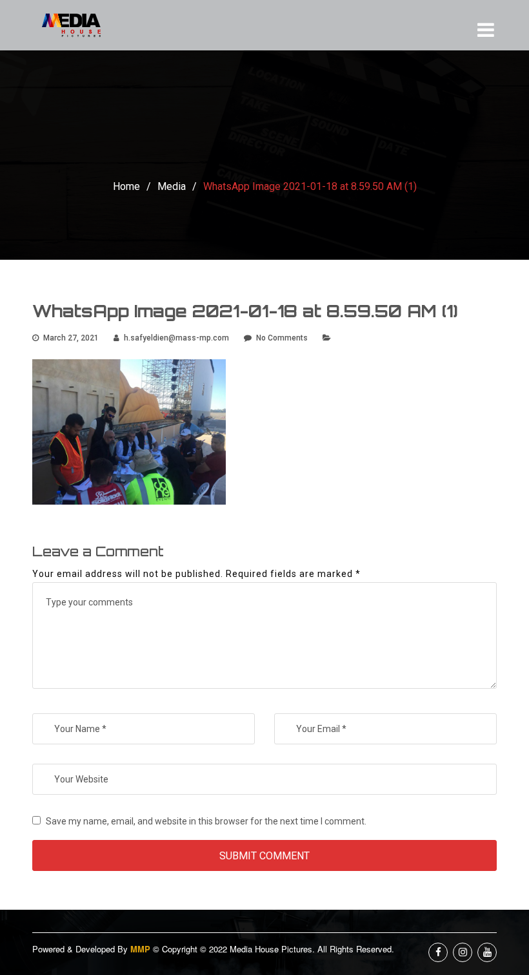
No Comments (282, 337)
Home (126, 186)
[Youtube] (487, 952)
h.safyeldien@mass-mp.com (176, 337)
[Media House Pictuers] (80, 25)
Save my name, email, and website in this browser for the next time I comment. (206, 821)
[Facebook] (438, 952)
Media (171, 186)
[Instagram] (462, 952)
